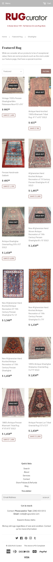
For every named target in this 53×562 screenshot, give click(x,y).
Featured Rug (17, 37)
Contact (26, 479)
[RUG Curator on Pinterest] (26, 538)
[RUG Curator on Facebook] (21, 538)
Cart (49, 3)
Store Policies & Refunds (26, 483)
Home (4, 37)
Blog (26, 486)
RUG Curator (17, 546)
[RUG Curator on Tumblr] (35, 538)
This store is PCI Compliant (34, 546)
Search (27, 468)
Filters (46, 71)
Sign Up (46, 497)
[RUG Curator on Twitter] (16, 538)
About (26, 472)
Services (26, 476)
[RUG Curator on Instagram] (30, 538)
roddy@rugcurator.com (29, 514)
